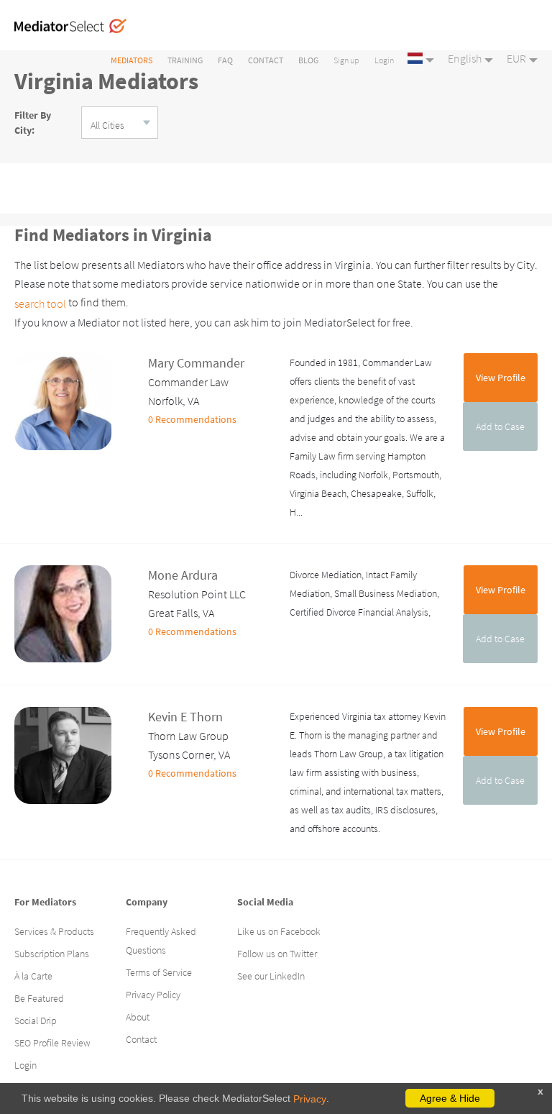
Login (384, 60)
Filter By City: (32, 123)
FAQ (225, 60)
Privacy (309, 1099)
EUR (516, 58)
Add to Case (500, 426)
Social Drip (35, 1020)
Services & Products (54, 931)
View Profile (500, 377)
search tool (40, 303)
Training (185, 60)
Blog (308, 60)
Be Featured (39, 998)
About (138, 1016)
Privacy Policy (153, 994)
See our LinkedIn (271, 975)
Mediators (131, 60)
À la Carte (33, 975)
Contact (265, 60)
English (465, 58)
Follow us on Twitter (277, 953)
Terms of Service (159, 972)
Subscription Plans (51, 953)
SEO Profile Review (52, 1042)
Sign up (346, 60)
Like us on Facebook (279, 931)
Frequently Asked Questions (161, 941)
